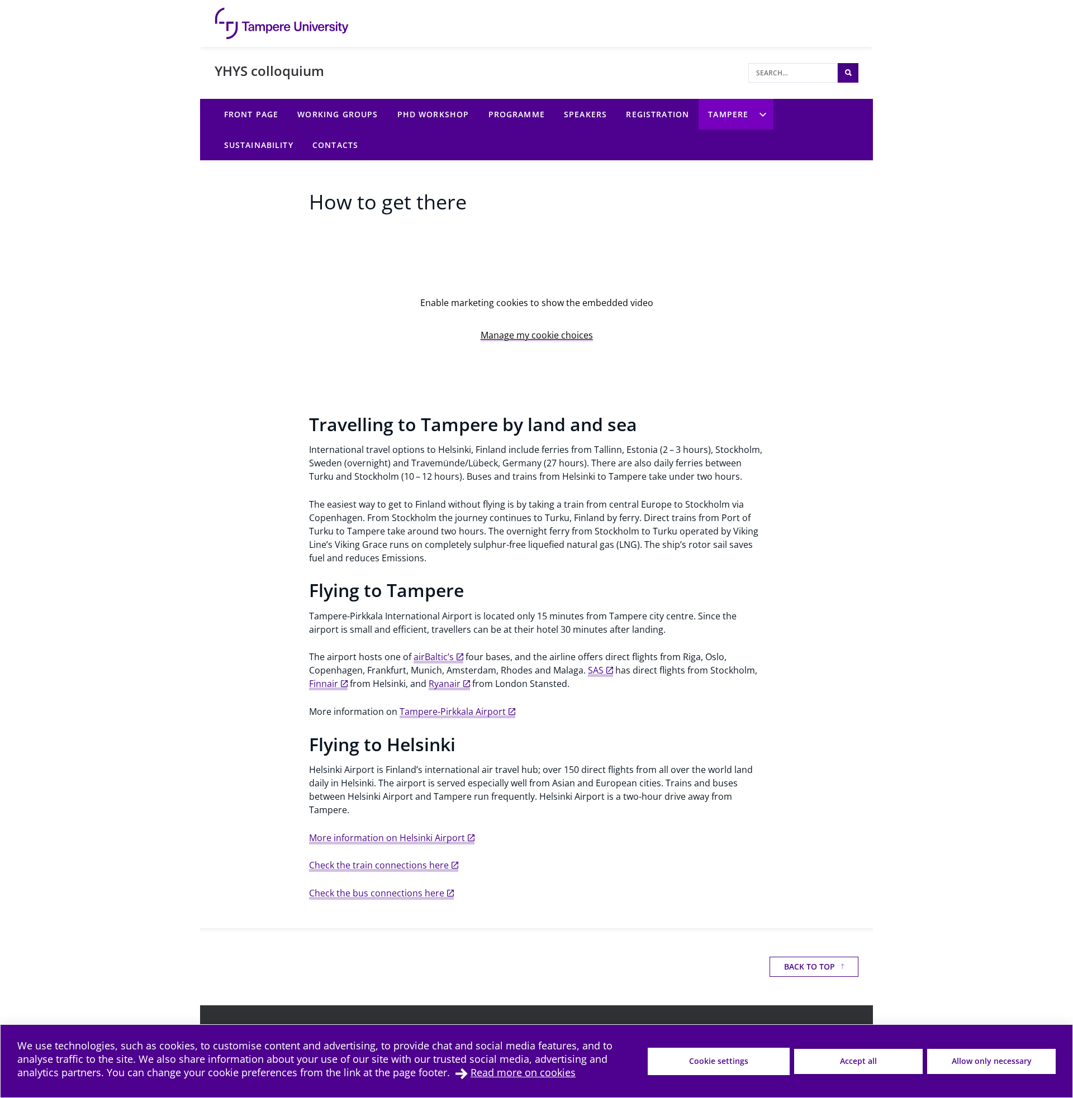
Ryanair (444, 683)
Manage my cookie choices (537, 335)
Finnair (323, 683)
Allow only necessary (992, 1061)
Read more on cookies (523, 1072)
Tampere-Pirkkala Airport (453, 711)
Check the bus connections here (376, 893)
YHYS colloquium (269, 70)
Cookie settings (718, 1061)
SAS (596, 670)
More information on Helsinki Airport (387, 838)
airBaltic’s (434, 657)
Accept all (858, 1061)
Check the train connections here (379, 865)
